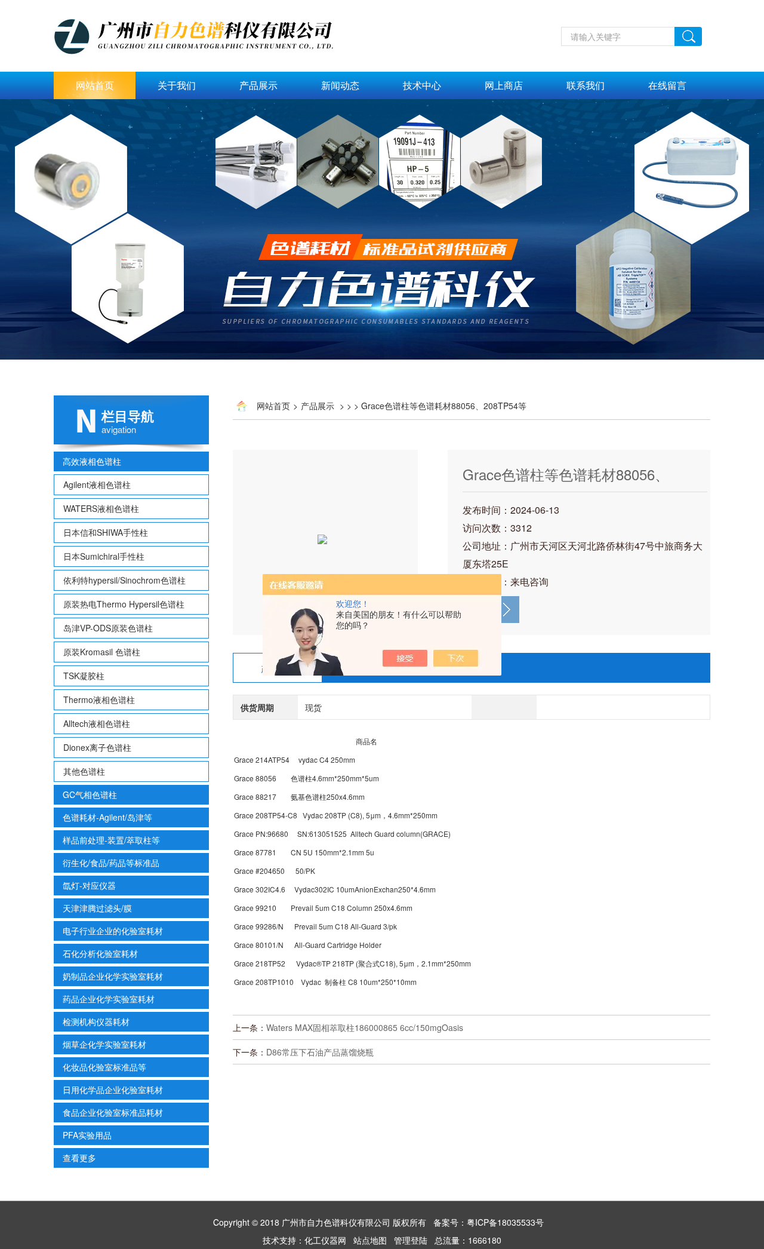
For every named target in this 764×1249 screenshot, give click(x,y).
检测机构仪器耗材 (96, 1021)
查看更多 (79, 1158)
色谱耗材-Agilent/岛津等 (107, 817)
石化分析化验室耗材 (100, 953)
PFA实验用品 (87, 1135)
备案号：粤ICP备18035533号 (488, 1222)
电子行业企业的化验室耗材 (113, 931)
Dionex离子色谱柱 (97, 747)
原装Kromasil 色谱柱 (101, 652)
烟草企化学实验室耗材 (104, 1044)
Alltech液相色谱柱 (96, 723)
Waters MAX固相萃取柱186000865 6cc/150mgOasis (364, 1027)
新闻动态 (340, 85)
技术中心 (422, 85)
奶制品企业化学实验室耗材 (113, 976)
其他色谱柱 (84, 771)
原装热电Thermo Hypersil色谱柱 (123, 604)
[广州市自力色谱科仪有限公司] (206, 7)
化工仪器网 (325, 1240)
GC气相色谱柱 (90, 794)
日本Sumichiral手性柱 (103, 556)
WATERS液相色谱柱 (101, 508)
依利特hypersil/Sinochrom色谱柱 (124, 580)
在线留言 (667, 85)
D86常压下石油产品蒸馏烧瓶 (320, 1052)
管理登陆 (410, 1240)
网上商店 (504, 85)
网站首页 (95, 85)
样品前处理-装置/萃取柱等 (111, 840)
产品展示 (258, 85)
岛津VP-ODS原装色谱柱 (108, 628)
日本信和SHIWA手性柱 (105, 532)
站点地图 (370, 1240)
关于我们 (177, 85)
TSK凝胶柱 (83, 676)
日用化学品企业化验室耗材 (113, 1089)
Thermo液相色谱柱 (99, 699)
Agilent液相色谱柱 (97, 484)
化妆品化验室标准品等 (104, 1067)
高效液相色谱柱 (92, 461)
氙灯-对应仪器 (89, 885)
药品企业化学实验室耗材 (109, 999)
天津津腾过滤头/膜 (97, 908)
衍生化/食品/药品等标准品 (111, 863)
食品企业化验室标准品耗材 (113, 1112)
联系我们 (585, 85)
